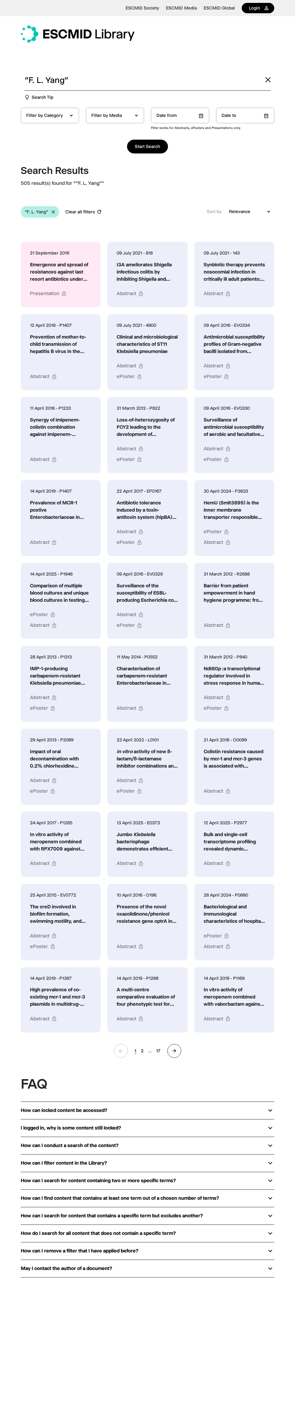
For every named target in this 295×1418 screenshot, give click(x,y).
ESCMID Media (181, 8)
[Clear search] (268, 80)
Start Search (147, 146)
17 (158, 1050)
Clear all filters (80, 211)
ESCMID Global (219, 8)
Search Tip (42, 97)
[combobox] (50, 115)
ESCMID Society (142, 8)
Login (254, 8)
